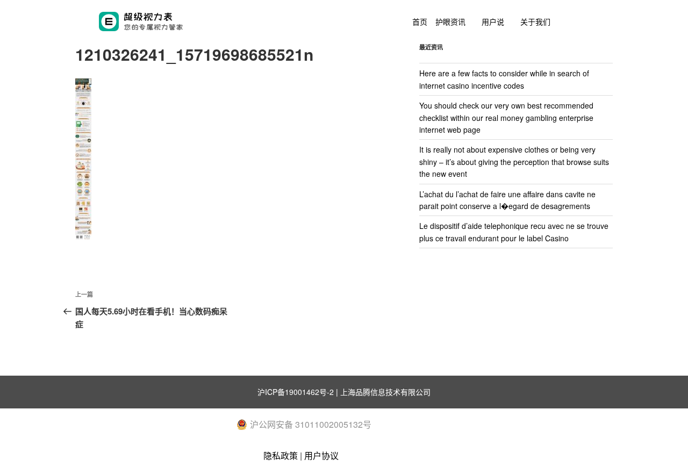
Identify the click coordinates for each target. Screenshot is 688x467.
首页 (419, 21)
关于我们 (535, 21)
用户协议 (321, 455)
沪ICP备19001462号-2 (295, 391)
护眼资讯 (450, 21)
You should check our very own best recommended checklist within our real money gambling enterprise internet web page (506, 117)
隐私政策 (280, 455)
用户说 (493, 21)
